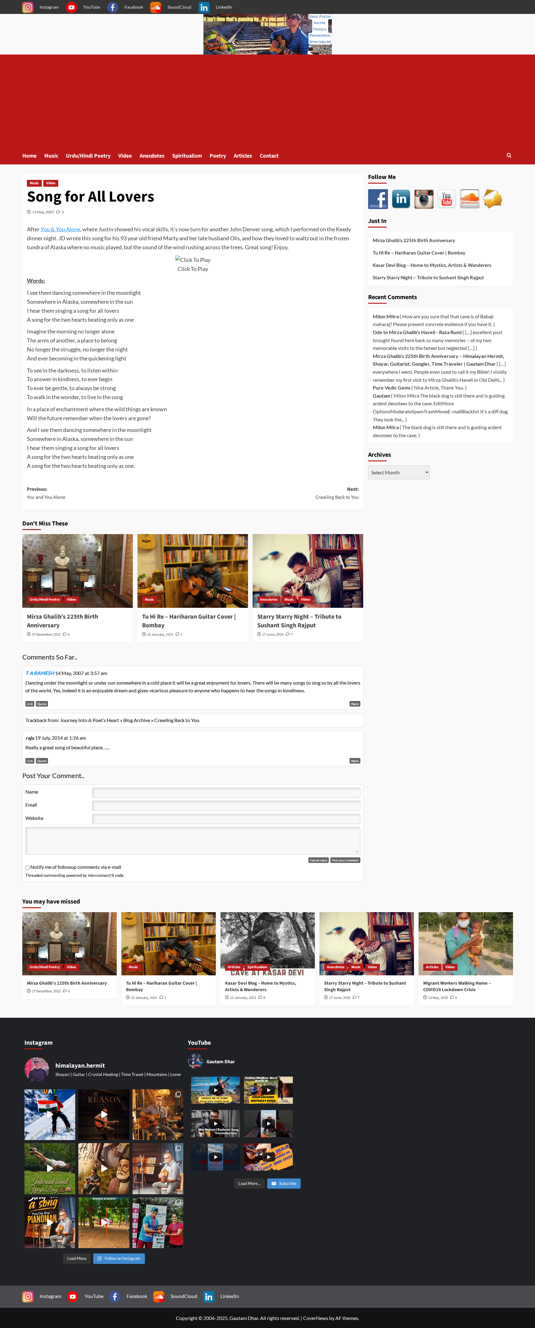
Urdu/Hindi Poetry (88, 156)
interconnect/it (101, 875)
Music (51, 156)
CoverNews (315, 1318)
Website (34, 818)
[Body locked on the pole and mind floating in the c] (103, 1222)
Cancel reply (318, 860)
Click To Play (193, 268)
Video (125, 156)
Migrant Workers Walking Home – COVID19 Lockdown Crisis (457, 986)
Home (29, 156)
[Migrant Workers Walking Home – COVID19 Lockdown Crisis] (466, 943)
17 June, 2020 (273, 634)
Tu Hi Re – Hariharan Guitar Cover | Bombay (419, 252)
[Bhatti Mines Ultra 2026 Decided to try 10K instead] (158, 1222)
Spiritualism (187, 156)
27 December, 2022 (46, 634)
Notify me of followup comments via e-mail (75, 867)
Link (30, 704)
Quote (41, 704)
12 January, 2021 (243, 997)
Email (31, 805)
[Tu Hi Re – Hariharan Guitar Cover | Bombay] (192, 571)
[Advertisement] (267, 101)
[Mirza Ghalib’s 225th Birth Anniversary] (77, 571)
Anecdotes (152, 156)
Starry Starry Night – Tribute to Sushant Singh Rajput (299, 621)
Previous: (46, 493)
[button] (509, 155)
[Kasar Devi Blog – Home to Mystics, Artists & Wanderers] (267, 943)
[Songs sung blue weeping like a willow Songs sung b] (158, 1168)
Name (31, 792)
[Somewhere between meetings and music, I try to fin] (158, 1114)
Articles (243, 156)
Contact (269, 156)
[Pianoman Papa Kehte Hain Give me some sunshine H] (49, 1222)
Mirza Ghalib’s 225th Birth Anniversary (414, 240)
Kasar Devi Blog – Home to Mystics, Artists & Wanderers (432, 265)
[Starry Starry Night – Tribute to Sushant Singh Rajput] (308, 571)
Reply (355, 704)
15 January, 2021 (160, 634)
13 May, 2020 (438, 997)
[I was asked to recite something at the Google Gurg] (49, 1114)
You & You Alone (60, 229)
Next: (337, 493)
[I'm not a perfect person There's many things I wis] (103, 1114)
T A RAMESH (39, 673)
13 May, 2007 (43, 212)
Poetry (218, 156)
